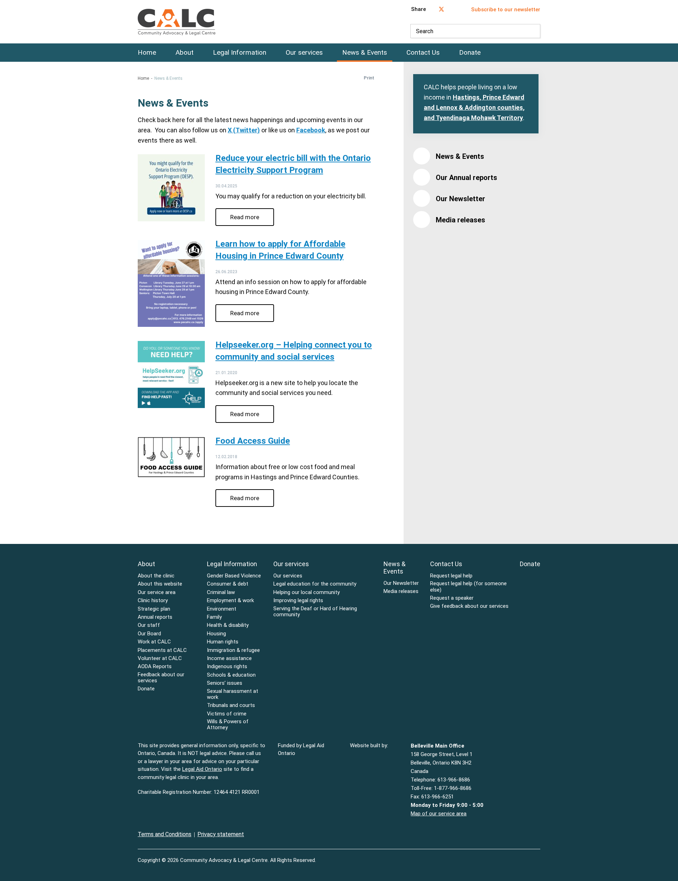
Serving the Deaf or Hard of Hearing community (315, 612)
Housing (216, 634)
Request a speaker (452, 598)
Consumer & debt (227, 584)
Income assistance (229, 658)
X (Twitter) (244, 130)
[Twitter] (538, 856)
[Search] (533, 31)
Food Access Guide (252, 441)
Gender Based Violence (234, 576)
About (185, 52)
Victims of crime (226, 714)
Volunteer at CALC (160, 658)
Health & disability (228, 625)
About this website (160, 584)
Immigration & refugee (233, 650)
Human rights (222, 642)
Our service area (157, 592)
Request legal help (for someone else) (468, 587)
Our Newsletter (460, 198)
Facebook (310, 130)
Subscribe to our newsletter (505, 9)
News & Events (364, 52)
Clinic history (153, 601)
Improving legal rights (298, 601)
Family (214, 617)
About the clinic (156, 576)
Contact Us (423, 52)
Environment (221, 609)
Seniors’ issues (224, 683)
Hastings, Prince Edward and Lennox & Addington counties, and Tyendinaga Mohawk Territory (474, 107)
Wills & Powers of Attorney (228, 725)
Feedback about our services (161, 678)
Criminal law (221, 592)
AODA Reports (155, 667)
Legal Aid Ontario (202, 769)
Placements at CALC (162, 650)
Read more (244, 217)
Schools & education (231, 675)
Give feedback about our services (469, 606)
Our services (304, 52)
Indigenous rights (227, 667)
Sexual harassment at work (232, 694)
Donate (470, 52)
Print (369, 77)
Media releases (460, 220)
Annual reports (155, 617)
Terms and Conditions (164, 834)
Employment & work (230, 601)
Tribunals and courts (231, 705)
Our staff (149, 625)
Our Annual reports (466, 177)
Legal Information (239, 52)
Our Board (149, 634)
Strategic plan (154, 609)
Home (147, 52)
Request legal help (451, 576)
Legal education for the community (314, 584)
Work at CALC (154, 642)
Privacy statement (220, 834)
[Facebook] (523, 856)
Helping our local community (306, 592)
